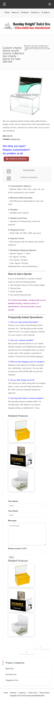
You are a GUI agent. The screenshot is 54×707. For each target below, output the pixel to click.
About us (15, 12)
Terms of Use (32, 693)
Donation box (15, 139)
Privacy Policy (45, 693)
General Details (29, 170)
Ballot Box (10, 668)
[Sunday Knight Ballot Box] (27, 29)
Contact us (35, 12)
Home (7, 12)
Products (24, 12)
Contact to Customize (17, 159)
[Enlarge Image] (27, 74)
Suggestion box (12, 680)
